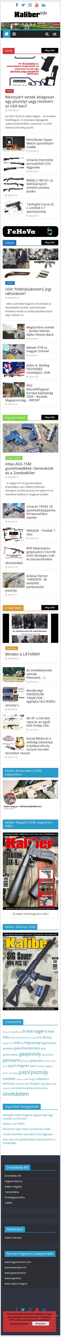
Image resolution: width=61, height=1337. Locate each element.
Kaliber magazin (45, 1066)
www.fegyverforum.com (18, 1262)
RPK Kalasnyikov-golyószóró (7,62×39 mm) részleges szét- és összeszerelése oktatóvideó (30, 555)
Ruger (32, 1079)
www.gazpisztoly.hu (15, 1272)
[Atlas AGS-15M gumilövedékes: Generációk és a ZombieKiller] (30, 425)
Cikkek (10, 283)
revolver (9, 1078)
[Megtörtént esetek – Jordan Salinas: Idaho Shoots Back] (14, 326)
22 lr (39, 1037)
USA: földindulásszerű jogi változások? (28, 291)
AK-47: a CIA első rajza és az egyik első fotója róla (38, 721)
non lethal (13, 1073)
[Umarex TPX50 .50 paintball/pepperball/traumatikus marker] (14, 505)
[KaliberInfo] (6, 34)
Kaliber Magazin (13, 1186)
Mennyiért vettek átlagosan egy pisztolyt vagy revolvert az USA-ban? (29, 101)
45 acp (47, 1037)
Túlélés (8, 1202)
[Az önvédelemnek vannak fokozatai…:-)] (14, 669)
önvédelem (16, 1093)
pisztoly (39, 1072)
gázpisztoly (30, 1054)
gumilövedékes (11, 1054)
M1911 (5, 1073)
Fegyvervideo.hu (13, 1181)
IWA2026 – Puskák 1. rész (41, 532)
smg (53, 1083)
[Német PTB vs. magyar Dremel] (14, 346)
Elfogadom (40, 1323)
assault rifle (8, 1043)
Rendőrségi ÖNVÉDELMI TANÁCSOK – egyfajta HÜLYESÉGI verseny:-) (30, 697)
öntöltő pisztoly (40, 1088)
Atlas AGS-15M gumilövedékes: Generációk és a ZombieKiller (29, 468)
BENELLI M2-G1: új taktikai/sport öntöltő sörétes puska (39, 185)
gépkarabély (36, 1060)
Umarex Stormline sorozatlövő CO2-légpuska (39, 163)
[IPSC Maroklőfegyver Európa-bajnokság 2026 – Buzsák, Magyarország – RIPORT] (14, 384)
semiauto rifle (22, 1083)
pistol (24, 1072)
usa (13, 1088)
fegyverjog (32, 1042)
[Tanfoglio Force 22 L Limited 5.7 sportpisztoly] (14, 203)
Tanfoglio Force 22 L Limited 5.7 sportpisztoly (40, 207)
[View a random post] (54, 33)
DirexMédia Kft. (13, 1175)
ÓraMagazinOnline (15, 1197)
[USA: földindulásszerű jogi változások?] (30, 250)
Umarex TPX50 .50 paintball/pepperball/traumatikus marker (40, 511)
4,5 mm (6, 1032)
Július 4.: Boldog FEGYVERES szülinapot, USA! (38, 369)
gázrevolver (48, 1054)
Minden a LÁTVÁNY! (22, 654)
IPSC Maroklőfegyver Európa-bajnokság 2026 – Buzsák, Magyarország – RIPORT (29, 392)
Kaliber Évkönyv (13, 1237)
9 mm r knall (15, 1037)
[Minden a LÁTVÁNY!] (30, 616)
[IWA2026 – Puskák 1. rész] (14, 529)
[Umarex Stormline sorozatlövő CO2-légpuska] (14, 158)
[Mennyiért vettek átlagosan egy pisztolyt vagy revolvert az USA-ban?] (30, 58)
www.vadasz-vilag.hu (16, 1283)
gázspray (25, 1061)
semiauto (9, 1083)
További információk (19, 1323)
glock (43, 1048)
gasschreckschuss (27, 1048)
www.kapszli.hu (13, 1278)
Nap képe (11, 648)
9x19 (24, 1037)
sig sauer (46, 1083)
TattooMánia (12, 1192)
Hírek (9, 90)
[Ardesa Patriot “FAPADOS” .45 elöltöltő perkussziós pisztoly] (14, 574)
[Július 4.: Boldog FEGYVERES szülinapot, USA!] (14, 364)
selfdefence (42, 1079)
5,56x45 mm (16, 1032)
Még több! (50, 50)
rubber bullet (22, 1079)
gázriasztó (11, 1060)
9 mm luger (33, 1031)
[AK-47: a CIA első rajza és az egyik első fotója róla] (14, 717)
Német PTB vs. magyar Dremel (37, 349)
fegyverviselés (48, 1043)
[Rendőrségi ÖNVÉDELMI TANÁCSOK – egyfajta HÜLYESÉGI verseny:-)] (14, 689)
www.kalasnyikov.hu (15, 1267)
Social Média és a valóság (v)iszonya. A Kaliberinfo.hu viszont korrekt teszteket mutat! (29, 745)
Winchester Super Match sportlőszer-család (40, 143)
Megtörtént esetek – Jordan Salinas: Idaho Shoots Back (40, 331)
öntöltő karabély (23, 1088)
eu (22, 1043)
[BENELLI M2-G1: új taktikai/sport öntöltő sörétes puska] (14, 179)
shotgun (34, 1083)
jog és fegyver (18, 1065)
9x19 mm (31, 1037)
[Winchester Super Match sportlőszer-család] (14, 138)
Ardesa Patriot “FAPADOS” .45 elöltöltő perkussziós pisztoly (26, 583)
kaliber (33, 1065)
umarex (6, 1088)
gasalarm (8, 1048)
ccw (17, 1042)
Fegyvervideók (14, 457)
